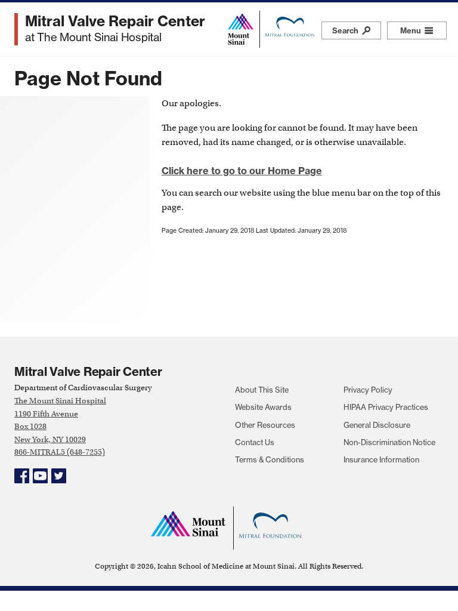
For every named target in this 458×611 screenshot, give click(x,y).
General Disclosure (377, 425)
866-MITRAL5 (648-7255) (59, 452)
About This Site (262, 389)
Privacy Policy (368, 389)
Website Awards (263, 407)
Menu (423, 30)
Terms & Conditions (269, 459)
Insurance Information (381, 459)
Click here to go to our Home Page (242, 171)
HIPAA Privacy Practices (386, 407)
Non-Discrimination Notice (389, 442)
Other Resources (265, 425)
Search (346, 30)
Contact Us (254, 442)
